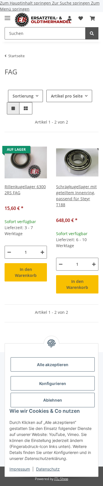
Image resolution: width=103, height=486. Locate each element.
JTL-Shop (61, 478)
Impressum (19, 469)
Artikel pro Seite (67, 96)
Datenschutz (48, 469)
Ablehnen (52, 400)
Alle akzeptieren (52, 364)
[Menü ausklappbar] (7, 15)
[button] (80, 18)
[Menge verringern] (9, 252)
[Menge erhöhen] (42, 252)
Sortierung (23, 96)
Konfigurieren (52, 383)
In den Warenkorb (26, 272)
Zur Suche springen (71, 3)
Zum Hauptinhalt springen (26, 3)
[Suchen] (91, 33)
